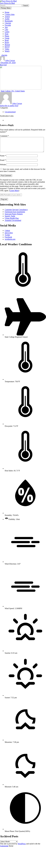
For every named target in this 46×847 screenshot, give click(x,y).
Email (3, 160)
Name (3, 156)
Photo (7, 36)
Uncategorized (10, 112)
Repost (7, 45)
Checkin (8, 23)
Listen (7, 32)
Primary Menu (5, 8)
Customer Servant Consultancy (16, 210)
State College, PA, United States (13, 91)
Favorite (8, 25)
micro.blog (9, 233)
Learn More (14, 191)
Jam (6, 27)
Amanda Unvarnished (13, 220)
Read (7, 40)
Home (7, 12)
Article (7, 17)
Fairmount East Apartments (15, 212)
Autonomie (4, 846)
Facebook (8, 237)
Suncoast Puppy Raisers (14, 214)
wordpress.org (10, 239)
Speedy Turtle (10, 216)
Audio (7, 19)
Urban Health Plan (12, 218)
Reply (7, 42)
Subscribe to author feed (9, 106)
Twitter (7, 235)
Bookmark (9, 21)
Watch (7, 51)
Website (3, 165)
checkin (4, 55)
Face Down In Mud (7, 3)
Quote (7, 38)
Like (6, 30)
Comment (4, 136)
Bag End (3, 65)
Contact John (10, 14)
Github (7, 231)
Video (7, 49)
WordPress (22, 844)
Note (6, 34)
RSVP (7, 47)
